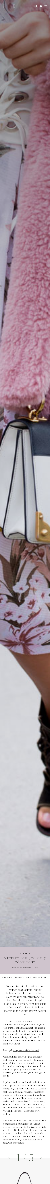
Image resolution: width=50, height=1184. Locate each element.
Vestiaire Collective (31, 1137)
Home (4, 977)
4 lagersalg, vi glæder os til (26, 1050)
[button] (41, 1157)
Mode (11, 977)
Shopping (25, 953)
